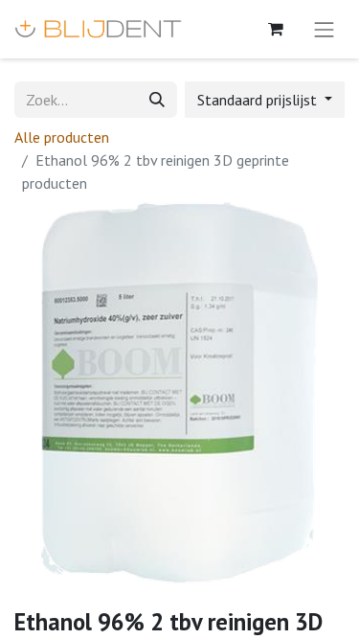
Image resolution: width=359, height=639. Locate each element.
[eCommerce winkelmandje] (276, 29)
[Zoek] (157, 99)
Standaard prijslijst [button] (259, 99)
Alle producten (61, 137)
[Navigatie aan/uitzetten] (324, 29)
